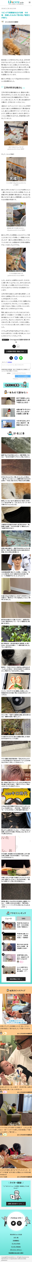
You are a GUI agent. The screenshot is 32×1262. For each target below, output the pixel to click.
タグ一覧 (16, 1237)
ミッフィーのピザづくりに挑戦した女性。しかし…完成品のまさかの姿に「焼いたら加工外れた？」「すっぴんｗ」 (15, 692)
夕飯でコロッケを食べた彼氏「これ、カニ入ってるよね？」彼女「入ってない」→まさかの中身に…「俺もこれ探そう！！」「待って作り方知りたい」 (15, 879)
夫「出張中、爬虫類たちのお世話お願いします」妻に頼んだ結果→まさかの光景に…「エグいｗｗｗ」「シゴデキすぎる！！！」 (15, 855)
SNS (23, 918)
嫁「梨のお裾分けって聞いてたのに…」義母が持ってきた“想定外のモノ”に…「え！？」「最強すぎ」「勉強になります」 (15, 621)
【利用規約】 (16, 1240)
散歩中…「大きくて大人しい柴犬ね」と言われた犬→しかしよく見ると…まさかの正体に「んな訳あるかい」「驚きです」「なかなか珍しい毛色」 (15, 669)
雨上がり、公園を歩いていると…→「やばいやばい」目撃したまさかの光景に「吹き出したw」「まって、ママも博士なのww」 (16, 832)
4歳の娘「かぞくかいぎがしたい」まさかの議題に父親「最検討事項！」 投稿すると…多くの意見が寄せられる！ (23, 414)
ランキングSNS (16, 1243)
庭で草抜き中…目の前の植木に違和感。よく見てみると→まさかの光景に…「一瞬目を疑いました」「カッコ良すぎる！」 (15, 645)
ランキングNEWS (16, 1247)
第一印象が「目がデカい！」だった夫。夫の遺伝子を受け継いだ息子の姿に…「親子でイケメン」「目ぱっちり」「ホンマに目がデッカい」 (15, 784)
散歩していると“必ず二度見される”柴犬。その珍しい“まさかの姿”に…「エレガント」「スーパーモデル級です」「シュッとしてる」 (16, 502)
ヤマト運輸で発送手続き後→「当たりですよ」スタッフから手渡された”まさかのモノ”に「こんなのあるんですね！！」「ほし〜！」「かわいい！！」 (15, 760)
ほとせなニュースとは (16, 1234)
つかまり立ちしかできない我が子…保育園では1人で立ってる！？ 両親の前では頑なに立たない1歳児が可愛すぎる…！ (23, 427)
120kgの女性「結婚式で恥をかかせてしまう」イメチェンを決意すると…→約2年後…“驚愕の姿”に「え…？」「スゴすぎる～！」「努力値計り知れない (15, 808)
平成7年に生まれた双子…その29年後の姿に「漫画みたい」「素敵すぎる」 (23, 926)
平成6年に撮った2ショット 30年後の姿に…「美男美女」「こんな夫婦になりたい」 (22, 937)
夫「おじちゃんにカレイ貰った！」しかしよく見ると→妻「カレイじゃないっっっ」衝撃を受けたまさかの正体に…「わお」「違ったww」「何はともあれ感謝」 (15, 479)
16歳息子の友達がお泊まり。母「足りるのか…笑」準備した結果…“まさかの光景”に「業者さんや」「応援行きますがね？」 (15, 526)
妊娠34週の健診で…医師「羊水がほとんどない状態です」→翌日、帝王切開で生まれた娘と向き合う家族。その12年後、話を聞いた (15, 550)
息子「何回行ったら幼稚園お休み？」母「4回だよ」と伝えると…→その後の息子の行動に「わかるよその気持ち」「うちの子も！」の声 (23, 404)
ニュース (8, 918)
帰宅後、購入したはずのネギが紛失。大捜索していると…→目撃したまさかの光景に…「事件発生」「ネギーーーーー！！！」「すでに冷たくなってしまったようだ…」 (15, 904)
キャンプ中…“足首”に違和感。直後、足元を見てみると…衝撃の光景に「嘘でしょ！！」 (16, 715)
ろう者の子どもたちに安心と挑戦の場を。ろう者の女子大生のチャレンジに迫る (15, 737)
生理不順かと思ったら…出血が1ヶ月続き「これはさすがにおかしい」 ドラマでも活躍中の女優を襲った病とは (23, 960)
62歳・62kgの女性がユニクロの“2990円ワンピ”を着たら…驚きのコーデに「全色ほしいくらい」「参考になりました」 (16, 597)
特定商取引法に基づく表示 (16, 1253)
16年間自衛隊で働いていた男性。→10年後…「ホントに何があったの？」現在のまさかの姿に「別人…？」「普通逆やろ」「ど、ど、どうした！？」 (15, 574)
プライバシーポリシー (16, 1250)
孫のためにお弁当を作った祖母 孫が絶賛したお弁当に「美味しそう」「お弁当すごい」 (23, 948)
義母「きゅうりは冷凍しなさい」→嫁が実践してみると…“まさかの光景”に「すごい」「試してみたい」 (15, 456)
